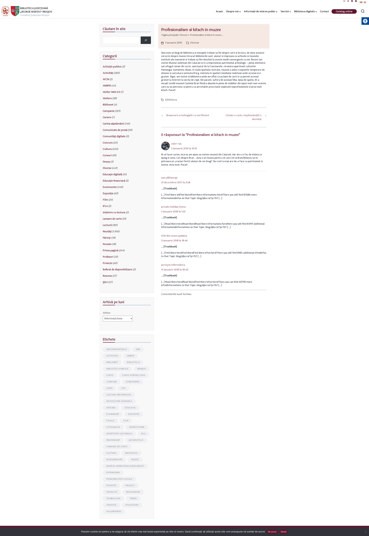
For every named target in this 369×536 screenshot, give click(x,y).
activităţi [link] (112, 355)
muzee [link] (135, 459)
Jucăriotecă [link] (136, 440)
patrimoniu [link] (113, 472)
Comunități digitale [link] (114, 136)
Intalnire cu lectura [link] (114, 213)
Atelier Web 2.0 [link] (111, 92)
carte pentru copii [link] (133, 375)
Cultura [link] (107, 149)
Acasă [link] (219, 11)
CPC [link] (123, 388)
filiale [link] (110, 420)
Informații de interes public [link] (259, 11)
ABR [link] (138, 349)
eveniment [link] (112, 414)
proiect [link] (130, 485)
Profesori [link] (108, 257)
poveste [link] (111, 485)
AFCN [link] (106, 79)
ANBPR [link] (107, 86)
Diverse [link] (194, 43)
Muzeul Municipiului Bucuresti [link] (125, 466)
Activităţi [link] (108, 73)
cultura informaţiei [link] (118, 394)
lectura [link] (111, 453)
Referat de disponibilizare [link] (117, 270)
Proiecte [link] (107, 263)
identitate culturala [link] (119, 433)
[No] (365, 531)
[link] (344, 1)
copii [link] (109, 388)
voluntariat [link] (113, 511)
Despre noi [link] (232, 11)
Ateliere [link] (107, 98)
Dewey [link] (106, 162)
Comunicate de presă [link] (115, 130)
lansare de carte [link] (117, 446)
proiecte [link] (111, 492)
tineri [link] (133, 498)
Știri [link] (105, 282)
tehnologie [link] (113, 498)
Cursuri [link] (107, 155)
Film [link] (105, 200)
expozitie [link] (134, 414)
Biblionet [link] (108, 105)
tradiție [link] (111, 505)
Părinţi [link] (107, 238)
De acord (272, 532)
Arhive (106, 313)
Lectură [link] (107, 225)
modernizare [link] (114, 459)
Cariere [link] (107, 117)
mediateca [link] (131, 453)
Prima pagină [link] (110, 251)
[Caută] (146, 40)
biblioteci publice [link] (117, 368)
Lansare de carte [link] (112, 219)
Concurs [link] (108, 143)
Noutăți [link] (107, 232)
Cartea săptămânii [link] (113, 124)
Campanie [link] (109, 111)
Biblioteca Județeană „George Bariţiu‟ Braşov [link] (36, 10)
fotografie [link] (113, 427)
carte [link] (109, 375)
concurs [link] (111, 381)
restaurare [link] (133, 492)
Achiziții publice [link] (112, 67)
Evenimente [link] (110, 187)
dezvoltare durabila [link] (119, 401)
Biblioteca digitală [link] (304, 11)
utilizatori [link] (132, 505)
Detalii (284, 532)
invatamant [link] (113, 440)
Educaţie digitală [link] (112, 175)
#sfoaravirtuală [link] (116, 349)
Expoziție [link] (108, 194)
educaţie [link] (130, 407)
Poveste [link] (107, 244)
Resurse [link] (107, 276)
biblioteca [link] (171, 100)
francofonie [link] (137, 427)
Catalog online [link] (344, 11)
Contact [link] (324, 11)
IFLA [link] (105, 206)
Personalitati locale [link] (119, 479)
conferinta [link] (133, 381)
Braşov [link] (141, 368)
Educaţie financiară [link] (114, 181)
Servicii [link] (285, 11)
